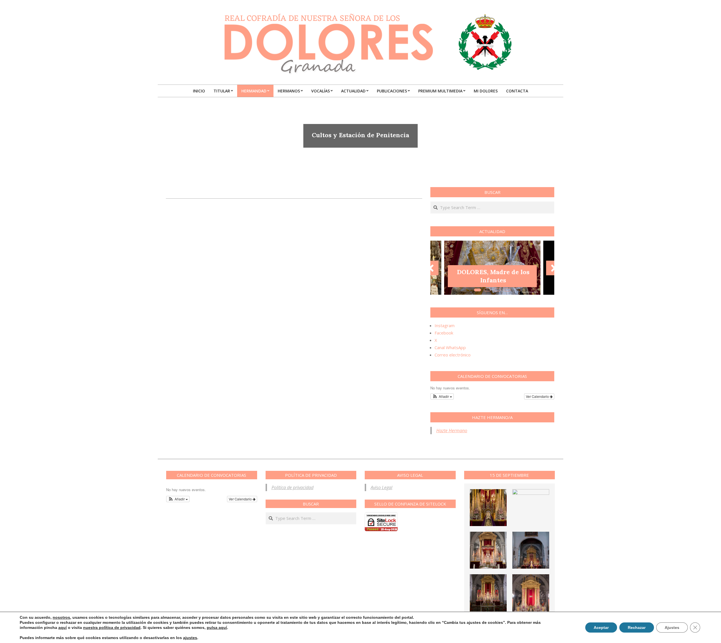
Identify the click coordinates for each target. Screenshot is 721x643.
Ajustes (672, 627)
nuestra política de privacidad (112, 627)
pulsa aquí (217, 627)
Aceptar (601, 627)
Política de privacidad (292, 487)
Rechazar (637, 627)
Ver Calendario (538, 396)
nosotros (61, 617)
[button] (442, 396)
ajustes (190, 637)
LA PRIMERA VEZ (493, 280)
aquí (62, 627)
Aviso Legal (381, 487)
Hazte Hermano (451, 430)
